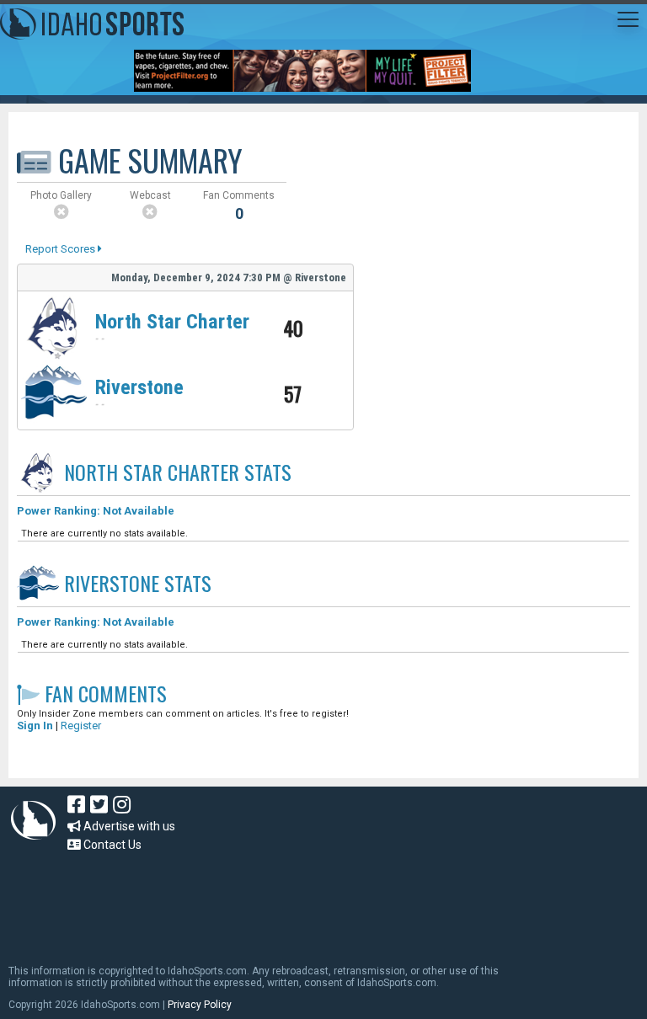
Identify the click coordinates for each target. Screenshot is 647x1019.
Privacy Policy (200, 1005)
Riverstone (139, 387)
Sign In (35, 725)
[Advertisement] (315, 900)
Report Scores (61, 249)
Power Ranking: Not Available (95, 510)
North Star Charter (172, 321)
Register (81, 725)
